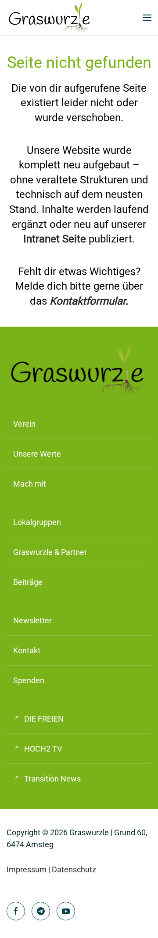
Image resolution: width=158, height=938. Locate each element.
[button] (147, 17)
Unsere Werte (37, 453)
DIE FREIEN (44, 718)
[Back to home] (50, 17)
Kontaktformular (88, 301)
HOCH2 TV (43, 748)
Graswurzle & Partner (50, 552)
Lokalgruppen (37, 522)
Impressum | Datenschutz (51, 869)
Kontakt (26, 650)
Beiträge (28, 582)
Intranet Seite (54, 239)
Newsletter (32, 620)
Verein (24, 423)
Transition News (52, 778)
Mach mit (29, 483)
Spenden (28, 680)
